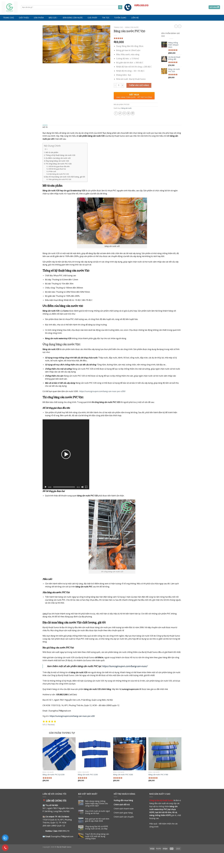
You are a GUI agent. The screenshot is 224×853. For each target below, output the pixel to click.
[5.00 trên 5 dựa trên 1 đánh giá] (136, 38)
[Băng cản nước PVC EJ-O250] (59, 753)
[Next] (181, 763)
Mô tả (45, 127)
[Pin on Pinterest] (128, 113)
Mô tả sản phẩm (52, 152)
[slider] (64, 487)
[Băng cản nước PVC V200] (129, 753)
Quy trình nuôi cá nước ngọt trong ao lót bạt (97, 812)
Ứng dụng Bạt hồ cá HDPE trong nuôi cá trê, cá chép (96, 827)
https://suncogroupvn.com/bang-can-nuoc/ (124, 666)
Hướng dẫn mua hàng (123, 800)
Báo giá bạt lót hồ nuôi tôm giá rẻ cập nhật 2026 (97, 820)
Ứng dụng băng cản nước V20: (57, 161)
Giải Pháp (92, 18)
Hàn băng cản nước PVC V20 (59, 174)
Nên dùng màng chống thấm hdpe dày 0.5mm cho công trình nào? (96, 803)
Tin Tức (105, 18)
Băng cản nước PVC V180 (158, 775)
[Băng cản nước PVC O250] (94, 753)
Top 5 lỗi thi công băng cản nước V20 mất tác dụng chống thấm (97, 836)
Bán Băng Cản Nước (73, 18)
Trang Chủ (8, 18)
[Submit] (120, 7)
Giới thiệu (24, 18)
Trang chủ (118, 27)
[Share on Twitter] (120, 113)
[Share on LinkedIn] (133, 113)
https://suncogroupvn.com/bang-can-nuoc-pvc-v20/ (72, 716)
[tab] (45, 127)
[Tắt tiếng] (82, 487)
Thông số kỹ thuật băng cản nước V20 (60, 155)
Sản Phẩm (39, 18)
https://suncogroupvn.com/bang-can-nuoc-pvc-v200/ (102, 391)
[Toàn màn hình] (86, 487)
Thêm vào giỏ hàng (139, 85)
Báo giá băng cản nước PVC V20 (60, 179)
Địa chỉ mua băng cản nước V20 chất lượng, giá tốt (65, 177)
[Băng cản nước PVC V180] (164, 753)
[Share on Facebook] (116, 113)
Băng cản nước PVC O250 (88, 775)
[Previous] (42, 763)
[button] (66, 454)
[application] (66, 454)
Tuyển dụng (120, 18)
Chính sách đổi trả (122, 804)
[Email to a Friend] (124, 113)
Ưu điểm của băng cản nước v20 (58, 158)
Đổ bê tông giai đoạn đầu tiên (59, 166)
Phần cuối (52, 171)
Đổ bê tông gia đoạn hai (57, 169)
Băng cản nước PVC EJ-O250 (53, 775)
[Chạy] (45, 487)
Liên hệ (135, 18)
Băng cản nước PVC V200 (123, 775)
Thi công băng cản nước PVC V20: (59, 164)
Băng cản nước (132, 27)
